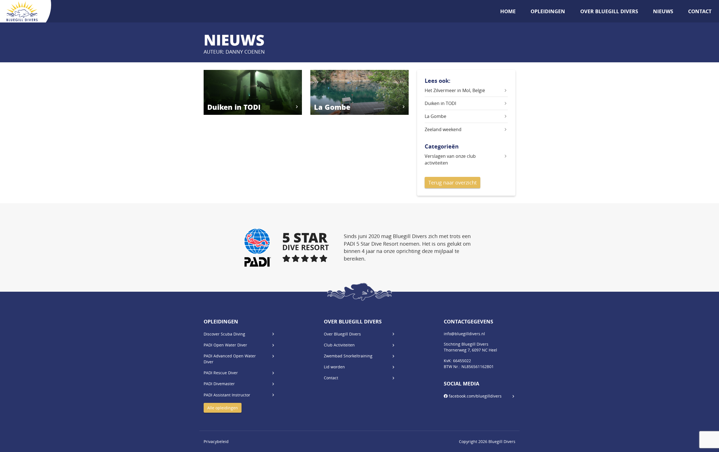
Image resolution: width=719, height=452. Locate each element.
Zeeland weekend (443, 129)
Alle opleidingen (222, 407)
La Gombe (435, 116)
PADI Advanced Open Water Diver (230, 358)
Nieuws (663, 11)
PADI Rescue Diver (221, 372)
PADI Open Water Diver (225, 345)
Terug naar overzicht (452, 182)
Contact (699, 11)
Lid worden (334, 366)
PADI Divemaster (219, 383)
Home (508, 11)
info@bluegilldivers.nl (464, 333)
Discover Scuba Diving (224, 334)
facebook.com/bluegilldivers (475, 396)
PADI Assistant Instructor (227, 395)
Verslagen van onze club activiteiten (450, 159)
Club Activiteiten (339, 345)
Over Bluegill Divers (609, 11)
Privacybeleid (216, 441)
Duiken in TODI (440, 103)
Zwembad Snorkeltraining (348, 356)
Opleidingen (548, 11)
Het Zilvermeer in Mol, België (455, 90)
